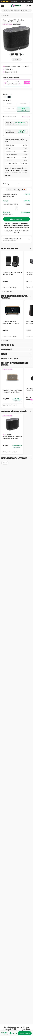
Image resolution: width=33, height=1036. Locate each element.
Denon (5, 462)
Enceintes (6, 15)
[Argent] (5, 97)
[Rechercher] (29, 10)
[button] (23, 54)
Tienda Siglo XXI (18, 189)
